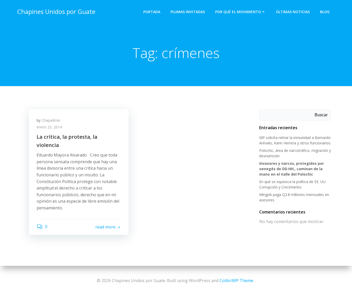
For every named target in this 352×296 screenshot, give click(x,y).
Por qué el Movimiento (238, 11)
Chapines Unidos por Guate (56, 11)
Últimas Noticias (293, 11)
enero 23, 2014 (49, 127)
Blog (325, 11)
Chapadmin (50, 120)
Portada (151, 11)
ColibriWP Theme (236, 280)
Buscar (321, 115)
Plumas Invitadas (188, 11)
